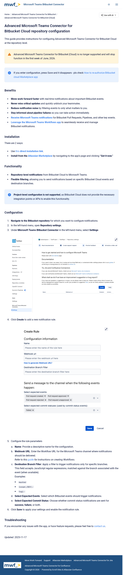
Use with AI (109, 15)
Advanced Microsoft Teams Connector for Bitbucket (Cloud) (29, 18)
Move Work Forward (33, 560)
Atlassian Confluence (73, 570)
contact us (99, 526)
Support (47, 560)
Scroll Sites (57, 570)
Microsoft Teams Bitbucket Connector (44, 4)
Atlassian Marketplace (62, 560)
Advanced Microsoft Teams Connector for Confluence (47, 566)
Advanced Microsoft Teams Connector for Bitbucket (34, 14)
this (29, 151)
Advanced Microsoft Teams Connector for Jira (93, 560)
